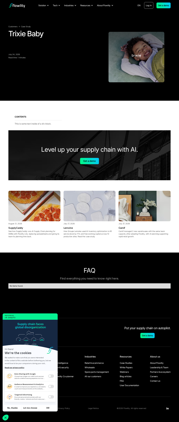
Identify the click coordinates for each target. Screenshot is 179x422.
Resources (126, 356)
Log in (149, 5)
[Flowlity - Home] (17, 5)
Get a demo (163, 5)
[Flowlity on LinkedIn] (167, 408)
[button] (43, 5)
